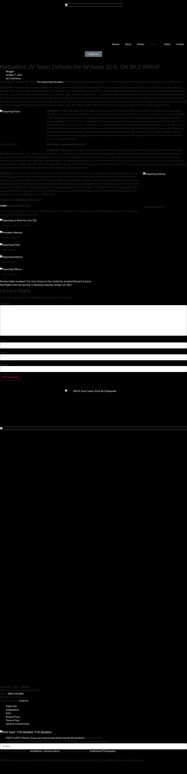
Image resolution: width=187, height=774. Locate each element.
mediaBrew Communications (45, 751)
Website (4, 364)
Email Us (23, 701)
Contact (180, 44)
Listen (3, 205)
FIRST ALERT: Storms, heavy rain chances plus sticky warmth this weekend (45, 738)
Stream (115, 44)
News (128, 44)
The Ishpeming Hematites (50, 82)
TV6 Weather (43, 732)
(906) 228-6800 (16, 694)
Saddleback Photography (102, 751)
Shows (140, 44)
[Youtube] (3, 765)
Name (4, 341)
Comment (6, 303)
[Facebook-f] (11, 765)
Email (3, 352)
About (167, 44)
